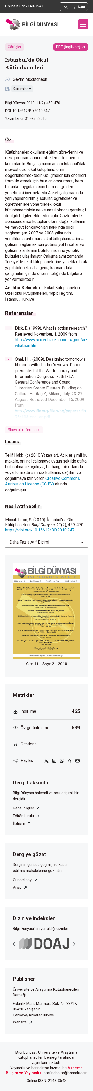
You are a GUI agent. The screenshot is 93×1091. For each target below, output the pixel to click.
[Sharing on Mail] (77, 760)
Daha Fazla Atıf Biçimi (29, 542)
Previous (14, 944)
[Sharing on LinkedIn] (54, 760)
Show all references (24, 430)
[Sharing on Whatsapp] (62, 760)
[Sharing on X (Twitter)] (46, 760)
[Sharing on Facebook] (69, 760)
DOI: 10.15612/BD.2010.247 (27, 111)
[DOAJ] (44, 943)
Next (74, 944)
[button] (83, 24)
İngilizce (77, 7)
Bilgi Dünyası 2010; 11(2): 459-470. (33, 103)
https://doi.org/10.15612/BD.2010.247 (39, 530)
